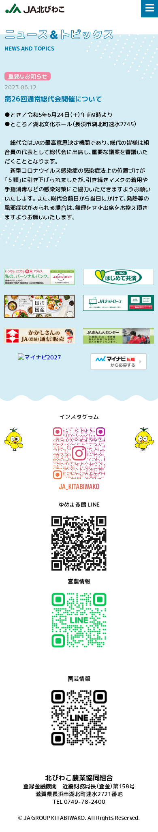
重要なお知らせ (27, 76)
